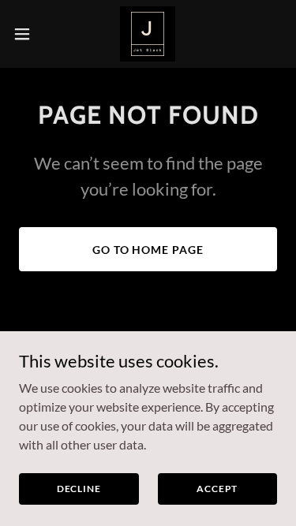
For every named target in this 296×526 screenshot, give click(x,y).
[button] (27, 34)
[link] (147, 34)
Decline (79, 488)
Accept (217, 488)
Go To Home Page (148, 249)
